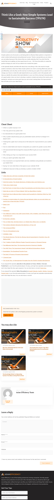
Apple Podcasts (45, 93)
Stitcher (45, 271)
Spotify (31, 93)
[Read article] (8, 393)
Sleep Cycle (6, 204)
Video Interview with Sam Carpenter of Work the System (19, 176)
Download (19, 93)
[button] (1, 34)
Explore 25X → (8, 315)
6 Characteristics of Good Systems (12, 179)
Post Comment (46, 463)
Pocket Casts (4, 273)
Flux (4, 207)
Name (4, 434)
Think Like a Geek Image (10, 185)
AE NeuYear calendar (9, 219)
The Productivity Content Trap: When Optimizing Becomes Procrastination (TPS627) (39, 349)
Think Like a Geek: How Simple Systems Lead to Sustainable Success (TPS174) (27, 16)
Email (4, 442)
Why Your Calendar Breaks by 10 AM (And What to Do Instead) (13, 348)
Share (7, 93)
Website (3, 449)
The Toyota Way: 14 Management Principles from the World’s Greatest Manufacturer (26, 260)
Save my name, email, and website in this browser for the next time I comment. (24, 459)
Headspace (6, 210)
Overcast (49, 271)
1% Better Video (7, 234)
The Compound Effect (9, 228)
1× (50, 86)
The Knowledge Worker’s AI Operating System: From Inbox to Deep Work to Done (13, 374)
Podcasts (27, 21)
